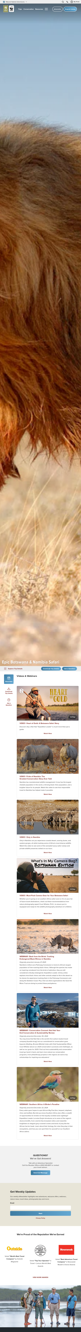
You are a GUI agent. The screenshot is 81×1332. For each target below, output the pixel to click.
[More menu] (46, 9)
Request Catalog (70, 9)
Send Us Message (40, 1173)
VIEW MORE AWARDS (40, 1277)
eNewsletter (57, 9)
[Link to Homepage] (8, 9)
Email (12, 1203)
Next (40, 1213)
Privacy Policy (40, 1218)
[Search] (63, 2)
